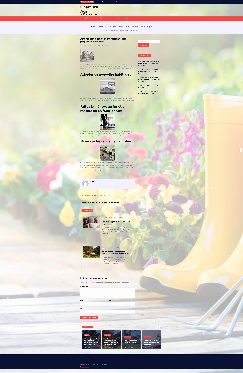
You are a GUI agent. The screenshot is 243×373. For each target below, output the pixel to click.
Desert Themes (84, 366)
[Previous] (158, 327)
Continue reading (106, 238)
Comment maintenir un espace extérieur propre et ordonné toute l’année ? (111, 341)
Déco (102, 19)
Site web (82, 308)
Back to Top (159, 365)
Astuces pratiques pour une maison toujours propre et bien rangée (123, 30)
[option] (91, 339)
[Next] (160, 327)
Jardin (107, 19)
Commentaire (84, 286)
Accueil (83, 19)
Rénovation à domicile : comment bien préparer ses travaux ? (91, 342)
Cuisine (96, 19)
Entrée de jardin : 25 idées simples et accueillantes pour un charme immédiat (148, 71)
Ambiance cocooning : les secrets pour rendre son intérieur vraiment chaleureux (148, 63)
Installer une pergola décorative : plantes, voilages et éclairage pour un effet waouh (149, 79)
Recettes (121, 19)
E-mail (110, 300)
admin (85, 45)
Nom (82, 300)
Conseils (90, 19)
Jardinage (114, 19)
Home (106, 30)
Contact (128, 19)
